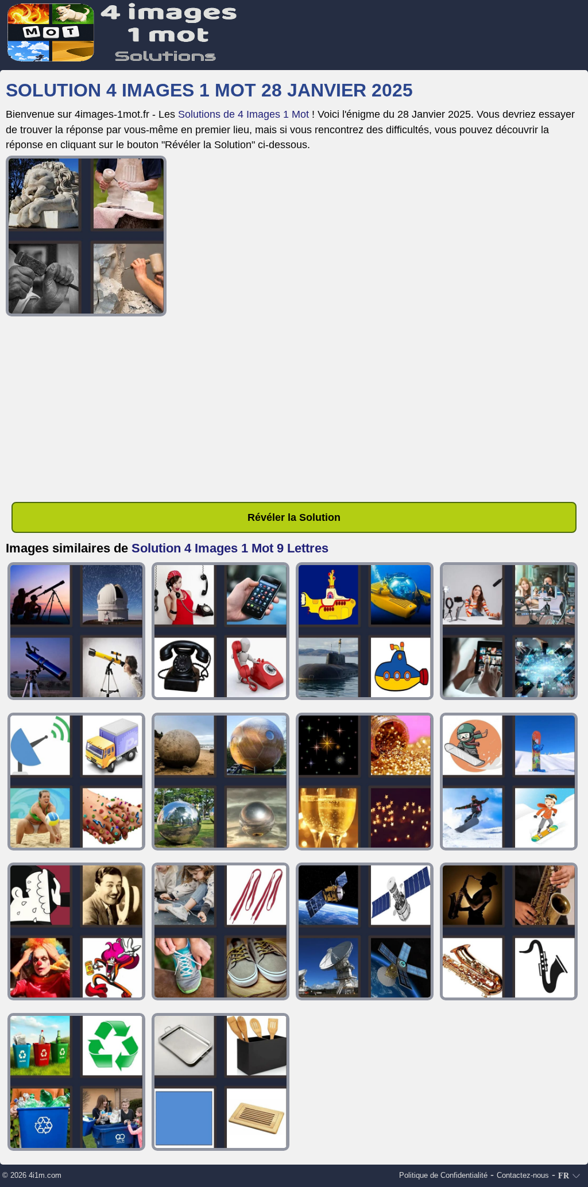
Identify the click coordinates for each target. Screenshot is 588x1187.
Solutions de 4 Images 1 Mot (243, 114)
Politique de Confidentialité (443, 1175)
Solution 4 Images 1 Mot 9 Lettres (229, 548)
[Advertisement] (294, 411)
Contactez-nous (523, 1175)
